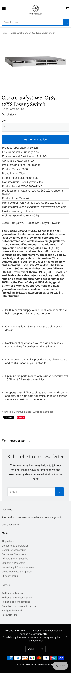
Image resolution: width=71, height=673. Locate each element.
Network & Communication (16, 411)
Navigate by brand (12, 610)
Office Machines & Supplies (17, 571)
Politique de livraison (13, 593)
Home (4, 33)
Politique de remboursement (17, 597)
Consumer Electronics (14, 554)
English (31, 649)
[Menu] (8, 9)
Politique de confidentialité (16, 601)
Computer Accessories (14, 550)
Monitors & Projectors (13, 563)
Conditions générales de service (19, 606)
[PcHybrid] (35, 8)
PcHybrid (29, 664)
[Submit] (66, 22)
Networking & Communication (18, 567)
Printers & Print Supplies (15, 558)
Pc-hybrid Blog (10, 614)
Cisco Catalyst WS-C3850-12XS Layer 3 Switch (33, 33)
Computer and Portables (15, 545)
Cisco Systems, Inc (13, 108)
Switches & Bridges (43, 411)
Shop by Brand (10, 575)
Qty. (4, 120)
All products (8, 541)
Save (22, 417)
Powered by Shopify (43, 664)
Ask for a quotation (35, 139)
